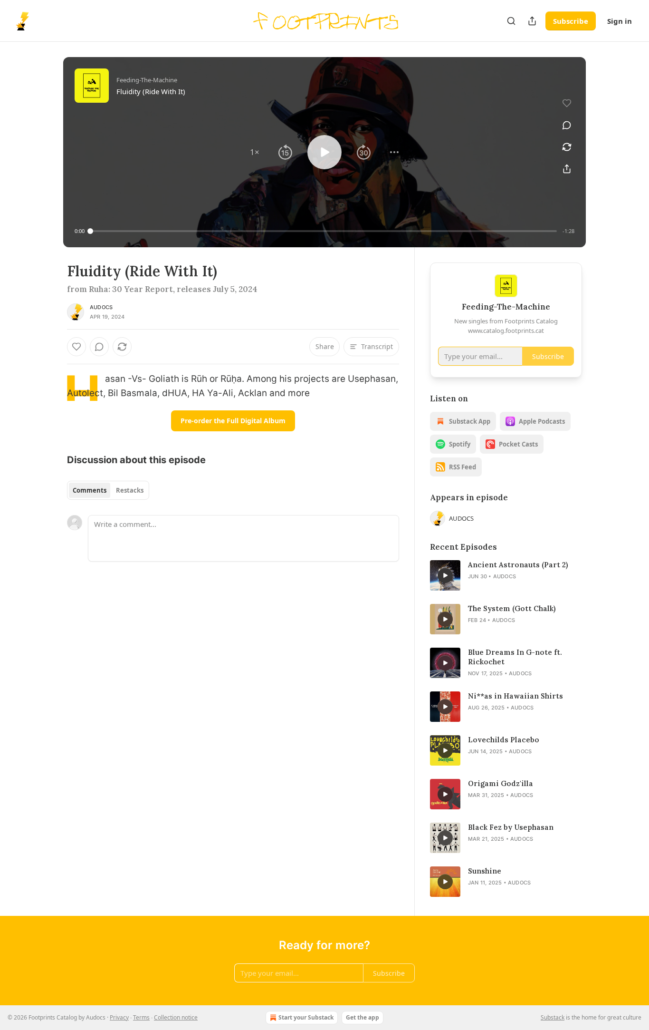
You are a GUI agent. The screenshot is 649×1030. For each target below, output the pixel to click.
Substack (552, 1017)
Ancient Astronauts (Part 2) (518, 564)
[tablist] (108, 490)
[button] (254, 152)
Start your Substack (306, 1017)
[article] (506, 575)
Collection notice (176, 1017)
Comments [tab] (89, 490)
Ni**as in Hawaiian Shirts (515, 695)
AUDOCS (101, 307)
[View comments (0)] (566, 125)
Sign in (619, 21)
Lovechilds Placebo (503, 739)
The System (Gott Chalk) (511, 608)
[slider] (323, 231)
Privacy (119, 1017)
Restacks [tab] (129, 490)
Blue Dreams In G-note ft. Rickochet (515, 657)
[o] (445, 575)
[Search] (511, 20)
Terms (141, 1017)
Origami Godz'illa (500, 783)
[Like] (76, 346)
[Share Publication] (532, 20)
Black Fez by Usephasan (511, 827)
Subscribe (570, 21)
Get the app (362, 1017)
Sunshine (484, 870)
